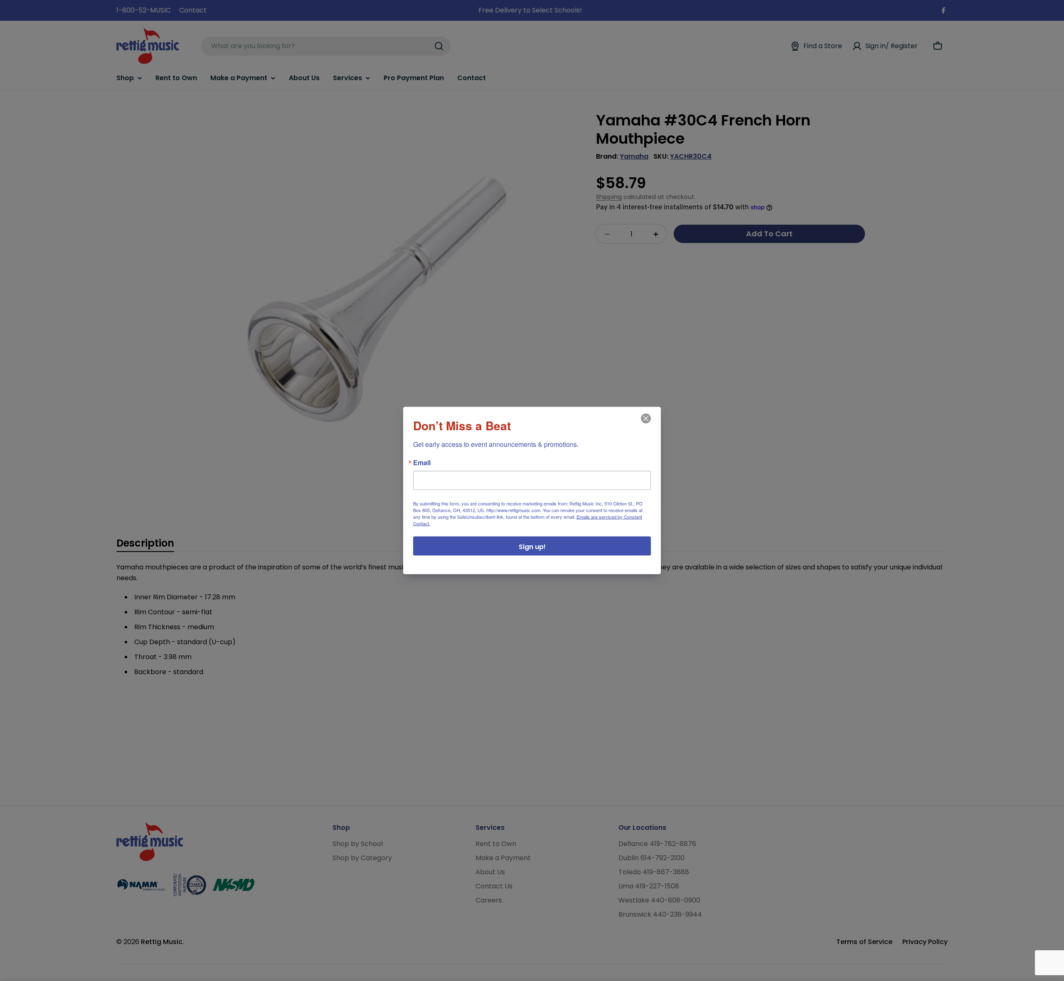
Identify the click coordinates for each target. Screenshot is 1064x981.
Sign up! (532, 547)
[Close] (645, 424)
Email (422, 462)
